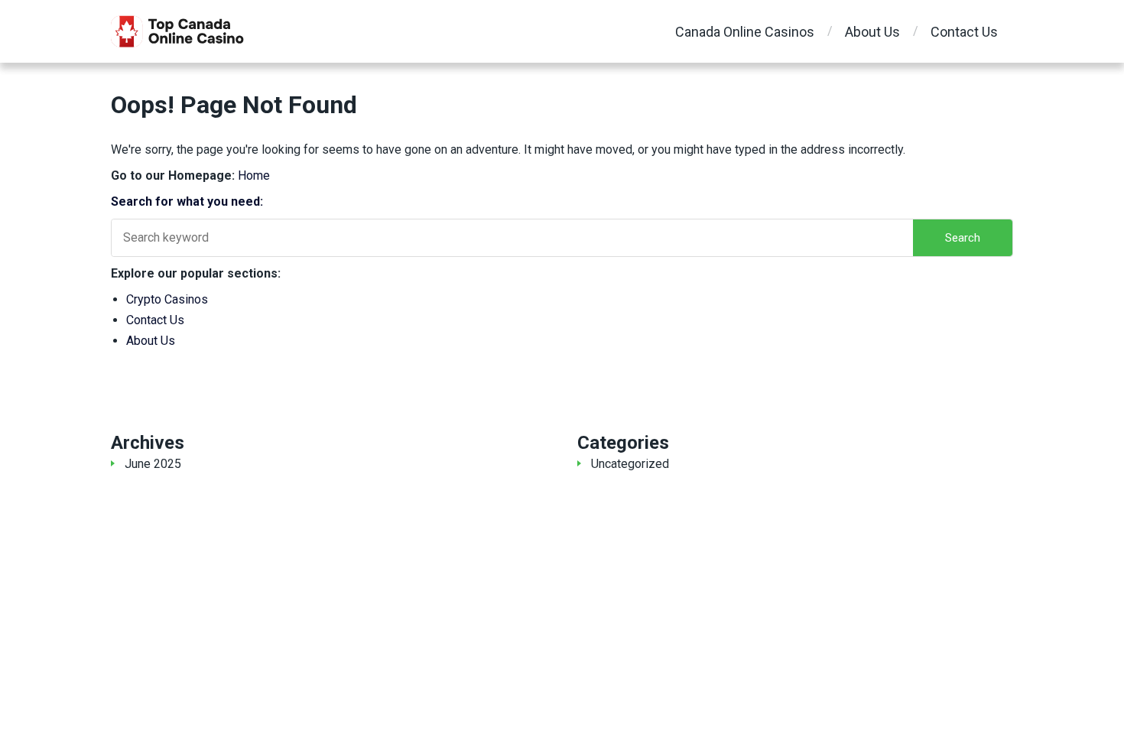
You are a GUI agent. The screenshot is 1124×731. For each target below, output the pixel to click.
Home (254, 175)
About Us (872, 32)
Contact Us (964, 32)
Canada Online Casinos (744, 32)
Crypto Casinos (167, 299)
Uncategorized (630, 463)
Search (962, 238)
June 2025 (153, 463)
